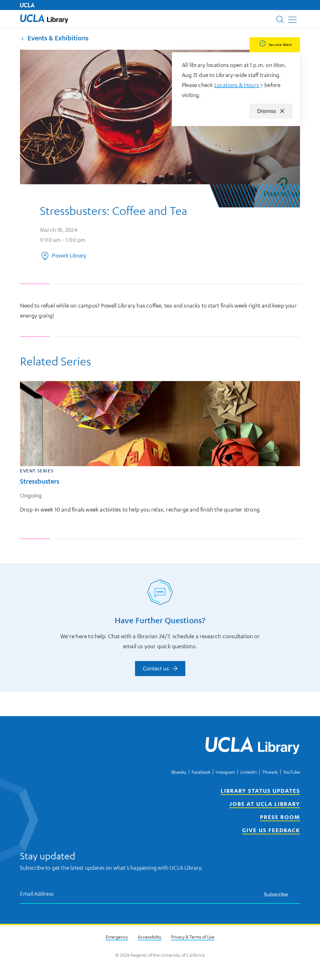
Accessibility (149, 936)
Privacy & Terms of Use (192, 936)
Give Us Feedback (271, 830)
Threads (270, 772)
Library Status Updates (260, 790)
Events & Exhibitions (58, 38)
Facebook (201, 772)
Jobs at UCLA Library (264, 803)
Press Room (280, 816)
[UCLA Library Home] (252, 746)
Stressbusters (39, 481)
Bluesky (179, 772)
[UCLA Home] (27, 5)
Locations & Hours (238, 84)
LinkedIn (248, 772)
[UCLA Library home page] (44, 18)
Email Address (37, 893)
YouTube (291, 772)
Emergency (117, 936)
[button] (44, 18)
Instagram (225, 772)
